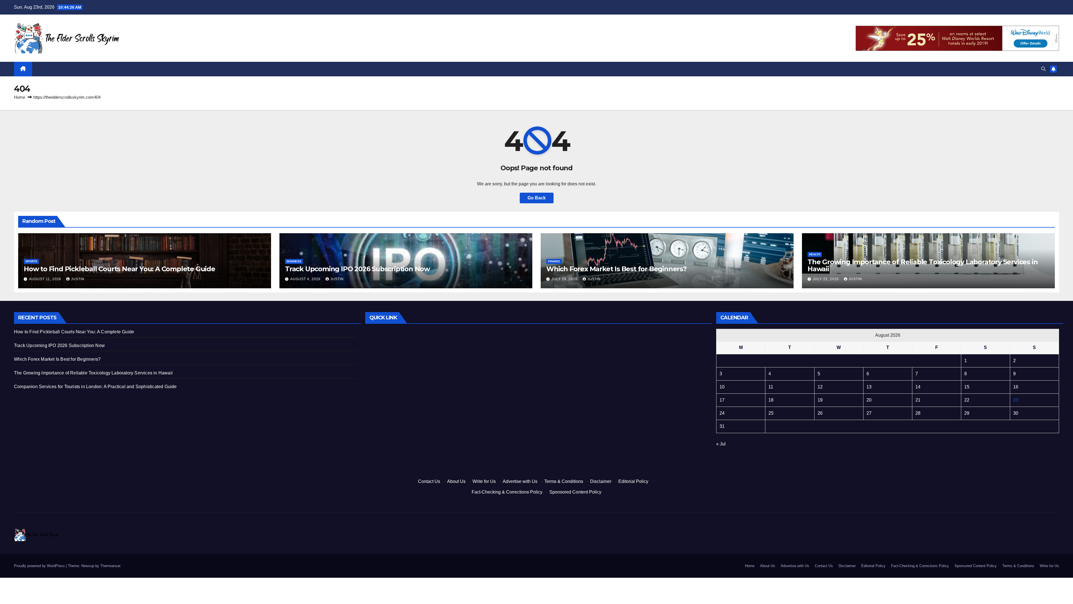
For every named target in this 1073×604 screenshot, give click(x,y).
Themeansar (110, 566)
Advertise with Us (520, 481)
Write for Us (484, 481)
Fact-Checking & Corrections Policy (507, 492)
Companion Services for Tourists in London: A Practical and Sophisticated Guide (95, 386)
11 (770, 386)
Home (19, 97)
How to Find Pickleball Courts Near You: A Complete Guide (119, 269)
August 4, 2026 (306, 279)
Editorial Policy (633, 481)
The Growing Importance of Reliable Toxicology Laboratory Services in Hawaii (923, 265)
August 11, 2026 (45, 279)
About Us (456, 481)
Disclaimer (600, 481)
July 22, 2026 (826, 279)
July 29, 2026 (565, 279)
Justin (77, 279)
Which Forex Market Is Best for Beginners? (616, 269)
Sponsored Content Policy (575, 492)
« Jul (721, 444)
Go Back (537, 197)
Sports (31, 261)
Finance (554, 261)
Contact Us (429, 481)
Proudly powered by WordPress (40, 566)
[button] (1043, 69)
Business (294, 261)
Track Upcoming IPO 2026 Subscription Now (357, 269)
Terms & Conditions (563, 481)
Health (814, 254)
